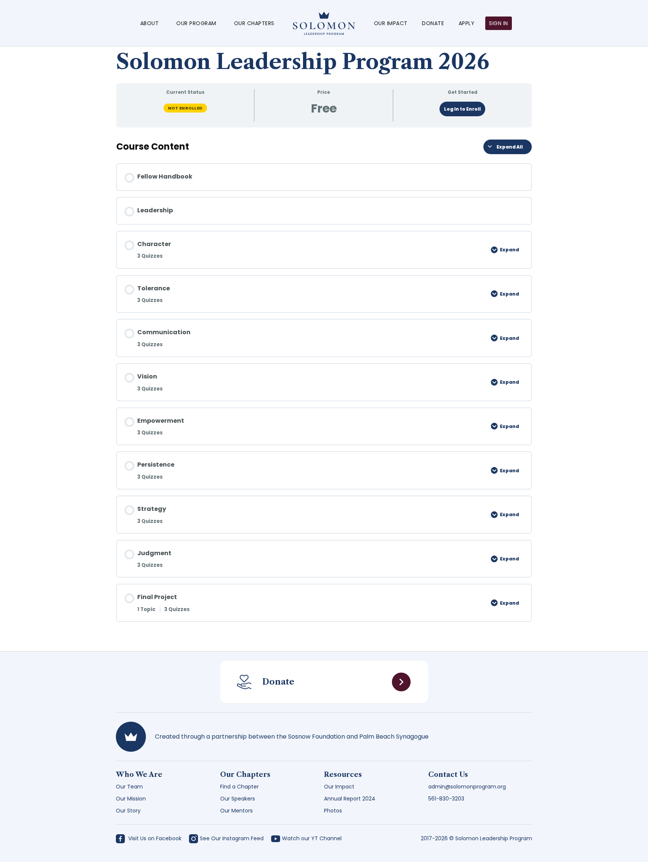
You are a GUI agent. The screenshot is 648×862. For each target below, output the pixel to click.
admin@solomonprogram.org (467, 786)
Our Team (129, 786)
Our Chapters (254, 23)
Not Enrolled (185, 108)
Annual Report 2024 (349, 798)
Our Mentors (236, 810)
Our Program (196, 23)
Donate (433, 23)
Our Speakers (237, 798)
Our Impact (391, 23)
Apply (467, 23)
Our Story (128, 810)
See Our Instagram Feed (232, 838)
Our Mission (131, 798)
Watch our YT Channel (312, 838)
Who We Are (139, 774)
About (149, 23)
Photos (333, 810)
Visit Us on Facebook (154, 838)
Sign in (498, 23)
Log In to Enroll (462, 109)
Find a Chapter (239, 786)
